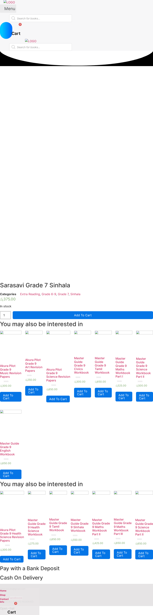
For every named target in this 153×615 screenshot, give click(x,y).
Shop (3, 595)
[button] (8, 8)
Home (3, 590)
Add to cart (83, 315)
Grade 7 (63, 294)
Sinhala (75, 294)
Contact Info (4, 600)
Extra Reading (30, 294)
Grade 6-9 (49, 294)
